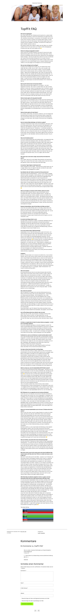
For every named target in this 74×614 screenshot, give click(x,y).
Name (22, 582)
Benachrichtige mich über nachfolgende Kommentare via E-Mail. (35, 598)
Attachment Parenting (37, 3)
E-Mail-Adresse (24, 588)
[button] (25, 509)
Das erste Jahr (23, 531)
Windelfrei (43, 533)
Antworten (26, 559)
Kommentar (23, 570)
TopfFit (39, 533)
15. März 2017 (26, 552)
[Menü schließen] (39, 610)
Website (22, 593)
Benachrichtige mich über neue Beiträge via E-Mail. (33, 600)
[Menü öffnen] (35, 611)
